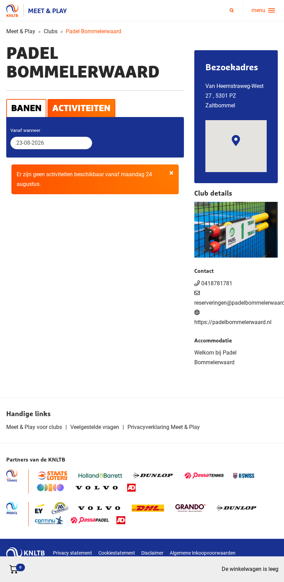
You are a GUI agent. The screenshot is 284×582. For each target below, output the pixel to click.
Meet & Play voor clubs (34, 427)
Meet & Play (20, 31)
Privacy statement (72, 553)
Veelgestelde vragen (94, 427)
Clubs (50, 31)
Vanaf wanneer (25, 130)
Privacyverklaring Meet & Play (163, 427)
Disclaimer (152, 553)
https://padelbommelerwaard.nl (233, 322)
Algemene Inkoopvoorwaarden (203, 553)
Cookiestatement (116, 553)
